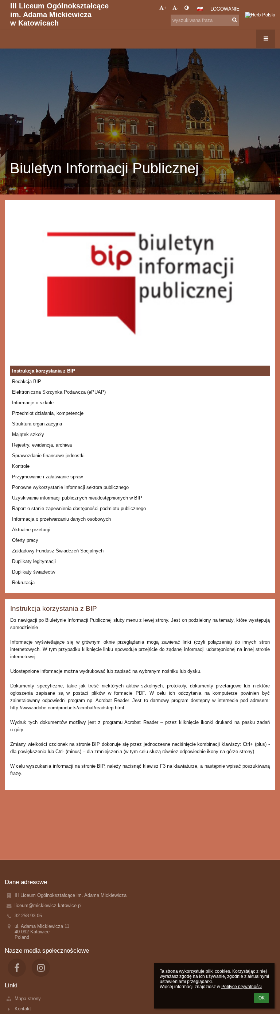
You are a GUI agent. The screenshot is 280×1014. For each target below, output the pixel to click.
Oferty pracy (25, 540)
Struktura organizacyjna (37, 424)
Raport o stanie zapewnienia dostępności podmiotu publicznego (79, 508)
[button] (186, 7)
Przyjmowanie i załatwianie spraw (47, 476)
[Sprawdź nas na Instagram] (41, 968)
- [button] (177, 8)
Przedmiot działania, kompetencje (47, 413)
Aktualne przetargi (31, 529)
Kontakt (23, 1008)
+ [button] (165, 8)
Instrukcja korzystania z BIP (43, 371)
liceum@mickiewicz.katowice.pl (48, 905)
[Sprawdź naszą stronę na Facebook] (17, 968)
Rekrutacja (23, 582)
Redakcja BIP (26, 381)
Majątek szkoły (28, 434)
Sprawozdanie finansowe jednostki (48, 455)
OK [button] (261, 997)
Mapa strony (28, 998)
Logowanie (225, 9)
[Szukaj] (234, 20)
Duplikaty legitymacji (34, 561)
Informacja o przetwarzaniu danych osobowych (61, 519)
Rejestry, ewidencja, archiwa (42, 445)
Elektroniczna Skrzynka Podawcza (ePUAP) (59, 392)
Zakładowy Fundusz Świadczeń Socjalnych (58, 551)
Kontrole (21, 466)
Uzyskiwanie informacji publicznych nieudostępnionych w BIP (77, 498)
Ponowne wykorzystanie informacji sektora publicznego (70, 487)
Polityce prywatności (241, 986)
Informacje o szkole (33, 402)
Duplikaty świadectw (33, 572)
